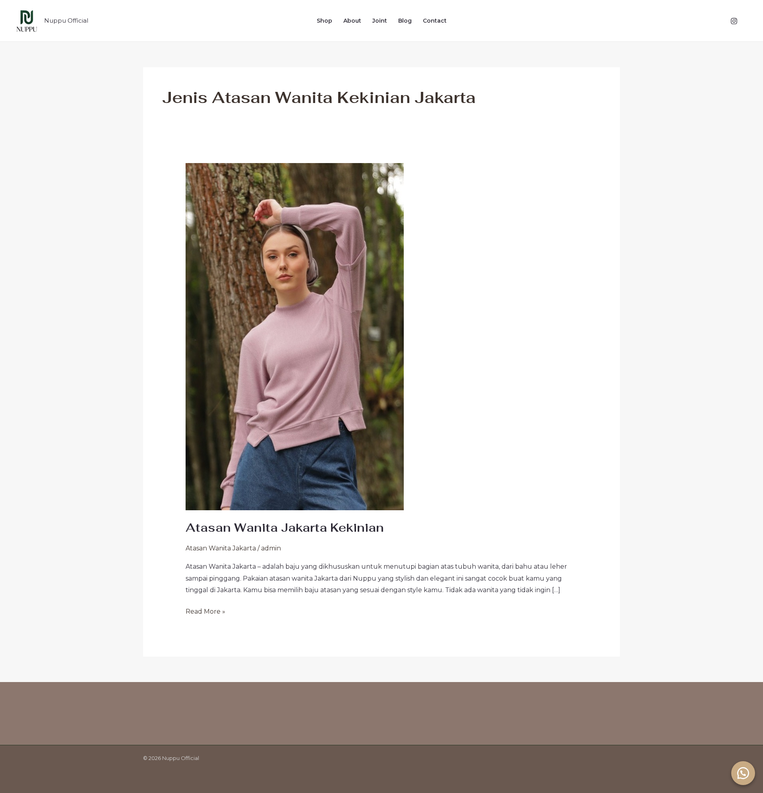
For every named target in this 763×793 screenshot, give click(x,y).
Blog (405, 20)
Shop (324, 20)
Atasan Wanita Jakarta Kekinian (285, 527)
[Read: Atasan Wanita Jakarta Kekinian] (295, 336)
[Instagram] (734, 21)
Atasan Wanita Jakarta (221, 548)
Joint (379, 20)
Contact (435, 20)
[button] (743, 773)
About (352, 20)
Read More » (205, 610)
